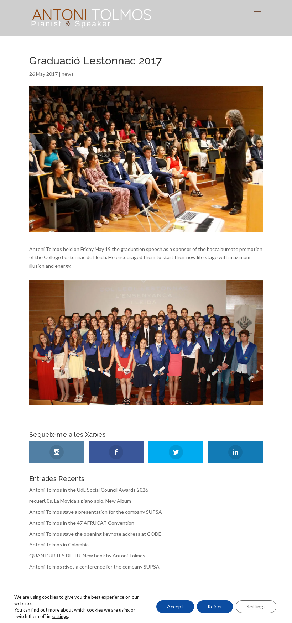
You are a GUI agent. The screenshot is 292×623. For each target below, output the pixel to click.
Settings (256, 606)
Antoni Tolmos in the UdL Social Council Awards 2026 (88, 490)
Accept (175, 606)
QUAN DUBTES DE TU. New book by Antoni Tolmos (87, 556)
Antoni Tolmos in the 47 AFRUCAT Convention (81, 523)
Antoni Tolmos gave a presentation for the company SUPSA (95, 512)
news (68, 74)
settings (60, 616)
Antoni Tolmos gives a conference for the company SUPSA (94, 567)
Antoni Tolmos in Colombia (59, 544)
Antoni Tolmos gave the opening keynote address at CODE (95, 534)
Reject (215, 606)
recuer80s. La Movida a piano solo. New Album (80, 501)
